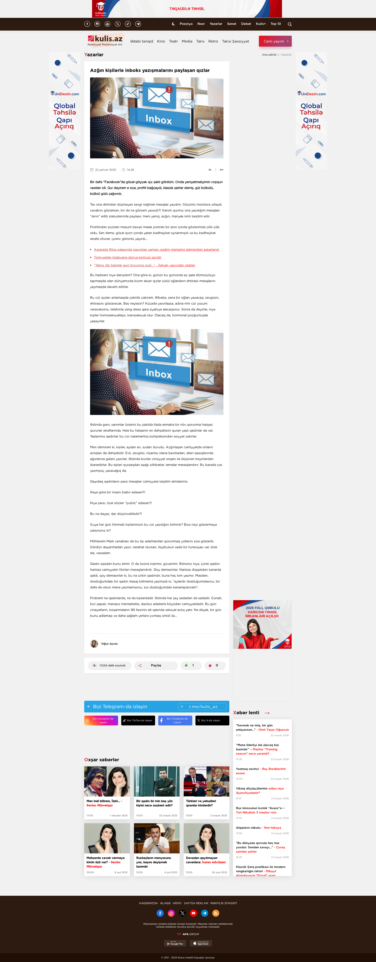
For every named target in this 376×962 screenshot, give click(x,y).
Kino (161, 41)
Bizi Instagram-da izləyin (103, 720)
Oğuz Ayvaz (109, 643)
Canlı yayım (274, 41)
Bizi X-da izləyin (210, 720)
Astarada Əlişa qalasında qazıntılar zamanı (156, 249)
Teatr (173, 41)
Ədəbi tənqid (141, 41)
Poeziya (186, 24)
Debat (246, 24)
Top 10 (276, 24)
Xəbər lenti (247, 712)
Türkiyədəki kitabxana (127, 257)
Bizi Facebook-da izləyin (177, 720)
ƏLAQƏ (165, 903)
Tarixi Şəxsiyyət (235, 41)
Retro (213, 41)
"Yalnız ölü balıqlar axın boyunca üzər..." (144, 265)
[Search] (290, 24)
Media (187, 41)
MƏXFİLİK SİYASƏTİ (223, 903)
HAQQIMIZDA (148, 903)
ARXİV (177, 903)
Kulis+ (261, 24)
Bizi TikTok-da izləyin (139, 720)
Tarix (200, 41)
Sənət (231, 24)
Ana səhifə (269, 54)
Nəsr (201, 24)
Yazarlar (216, 24)
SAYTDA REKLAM (196, 903)
